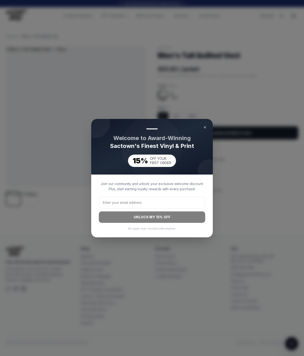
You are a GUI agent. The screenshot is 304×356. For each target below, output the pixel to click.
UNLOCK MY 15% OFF (152, 217)
